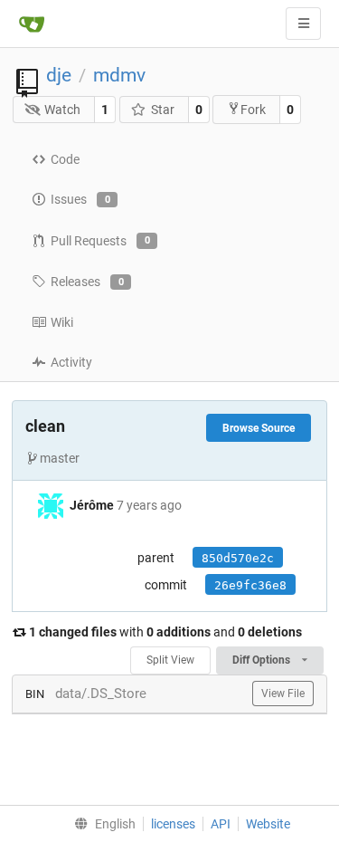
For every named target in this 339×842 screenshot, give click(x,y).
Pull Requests (100, 241)
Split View (170, 660)
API (221, 824)
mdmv (119, 75)
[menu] (100, 824)
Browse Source (258, 428)
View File (283, 693)
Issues (80, 199)
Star (162, 109)
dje (58, 75)
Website (268, 824)
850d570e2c (238, 558)
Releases (87, 281)
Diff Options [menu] (262, 660)
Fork (253, 109)
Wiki (62, 322)
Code (65, 159)
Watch (62, 109)
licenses (173, 824)
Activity (71, 362)
